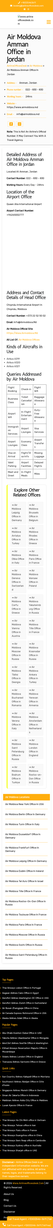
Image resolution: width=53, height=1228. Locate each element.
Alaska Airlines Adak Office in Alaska (20, 1018)
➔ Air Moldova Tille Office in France (34, 626)
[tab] (49, 22)
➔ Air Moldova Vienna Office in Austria (16, 628)
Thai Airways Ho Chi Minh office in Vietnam (24, 1120)
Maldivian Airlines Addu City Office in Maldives (25, 1100)
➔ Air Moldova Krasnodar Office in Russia (34, 651)
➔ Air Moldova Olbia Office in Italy (18, 557)
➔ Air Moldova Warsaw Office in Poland (33, 578)
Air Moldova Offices (29, 339)
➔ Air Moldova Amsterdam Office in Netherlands (35, 723)
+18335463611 (28, 2)
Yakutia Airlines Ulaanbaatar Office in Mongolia (25, 1038)
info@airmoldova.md (27, 114)
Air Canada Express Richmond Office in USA (24, 1013)
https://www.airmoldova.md (22, 107)
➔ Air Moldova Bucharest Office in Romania (17, 698)
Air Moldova (35, 65)
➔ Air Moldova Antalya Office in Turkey (16, 536)
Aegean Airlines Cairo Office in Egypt (20, 993)
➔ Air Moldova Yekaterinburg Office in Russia (35, 605)
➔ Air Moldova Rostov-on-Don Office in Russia (35, 775)
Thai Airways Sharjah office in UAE (19, 1150)
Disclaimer (9, 1211)
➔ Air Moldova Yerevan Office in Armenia (33, 698)
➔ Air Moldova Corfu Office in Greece (16, 605)
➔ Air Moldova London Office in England (33, 748)
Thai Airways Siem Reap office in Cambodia (24, 1140)
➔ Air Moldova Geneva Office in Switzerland (18, 580)
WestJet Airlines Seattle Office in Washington (25, 1043)
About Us (9, 1194)
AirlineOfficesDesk (17, 65)
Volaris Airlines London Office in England (22, 1056)
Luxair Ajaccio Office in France (17, 1105)
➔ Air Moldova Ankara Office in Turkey (33, 675)
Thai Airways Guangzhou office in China (22, 1135)
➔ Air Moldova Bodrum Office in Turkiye (16, 775)
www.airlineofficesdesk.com (28, 1183)
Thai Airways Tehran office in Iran (19, 1125)
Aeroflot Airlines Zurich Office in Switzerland (24, 1003)
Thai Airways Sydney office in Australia (21, 1145)
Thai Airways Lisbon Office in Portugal (21, 988)
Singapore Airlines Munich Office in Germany (24, 1090)
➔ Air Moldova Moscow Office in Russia (16, 651)
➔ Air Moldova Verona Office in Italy (16, 721)
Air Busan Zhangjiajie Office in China (20, 1008)
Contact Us (10, 1205)
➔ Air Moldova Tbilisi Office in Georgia (16, 675)
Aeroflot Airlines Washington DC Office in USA (25, 998)
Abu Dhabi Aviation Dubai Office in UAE (22, 1033)
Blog (6, 1200)
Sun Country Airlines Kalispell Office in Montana (26, 1076)
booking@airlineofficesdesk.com (28, 6)
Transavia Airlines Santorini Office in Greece (24, 1062)
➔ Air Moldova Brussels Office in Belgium (33, 513)
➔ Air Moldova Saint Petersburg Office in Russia (18, 750)
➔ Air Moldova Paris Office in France (35, 557)
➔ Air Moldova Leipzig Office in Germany (17, 513)
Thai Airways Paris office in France (19, 1130)
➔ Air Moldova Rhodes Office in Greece (33, 536)
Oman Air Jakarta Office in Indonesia (20, 1095)
